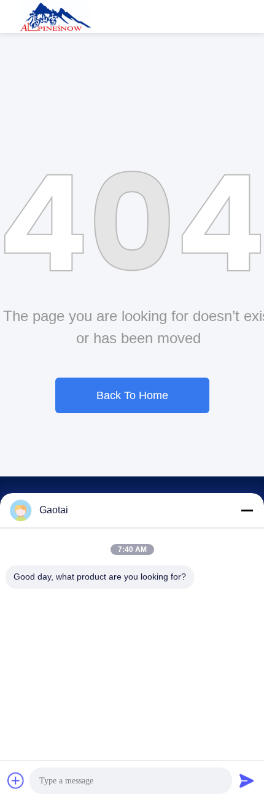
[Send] (247, 780)
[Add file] (16, 780)
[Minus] (246, 510)
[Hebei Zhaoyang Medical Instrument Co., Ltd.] (55, 16)
